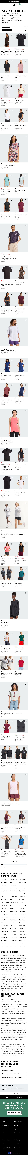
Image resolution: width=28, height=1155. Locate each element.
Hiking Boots (13, 899)
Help (3, 1132)
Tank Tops (21, 902)
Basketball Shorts (4, 885)
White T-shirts (22, 928)
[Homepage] (14, 6)
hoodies (21, 988)
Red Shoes (12, 943)
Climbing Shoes (3, 923)
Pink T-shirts (13, 934)
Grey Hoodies (13, 891)
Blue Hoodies (4, 905)
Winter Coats (4, 925)
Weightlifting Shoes (22, 914)
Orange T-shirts (12, 917)
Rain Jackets (13, 937)
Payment (16, 1129)
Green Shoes (13, 888)
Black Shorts (4, 899)
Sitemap (16, 1125)
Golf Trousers (4, 946)
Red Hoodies (13, 940)
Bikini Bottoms (5, 888)
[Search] (22, 5)
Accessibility (17, 1147)
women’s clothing (5, 988)
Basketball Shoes (4, 882)
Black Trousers (5, 902)
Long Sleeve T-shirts (14, 914)
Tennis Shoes (22, 905)
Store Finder (17, 1132)
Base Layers (4, 879)
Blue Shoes (4, 908)
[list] (14, 26)
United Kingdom (16, 1152)
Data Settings (17, 1140)
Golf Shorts (4, 943)
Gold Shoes (4, 934)
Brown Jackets (5, 917)
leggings (3, 990)
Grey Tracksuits (12, 894)
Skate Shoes (22, 885)
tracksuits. (10, 990)
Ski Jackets (22, 888)
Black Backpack (3, 897)
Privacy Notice (17, 1143)
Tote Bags (21, 908)
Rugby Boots (13, 946)
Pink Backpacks (13, 926)
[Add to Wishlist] (11, 35)
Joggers (12, 905)
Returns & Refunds (18, 1121)
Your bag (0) (19, 1097)
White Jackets (22, 917)
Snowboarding (22, 893)
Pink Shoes (13, 931)
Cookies (4, 1143)
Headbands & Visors (13, 897)
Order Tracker (5, 1125)
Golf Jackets (4, 937)
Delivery (4, 1121)
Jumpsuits (12, 908)
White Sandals (22, 925)
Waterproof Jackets (22, 911)
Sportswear (13, 922)
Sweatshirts (22, 896)
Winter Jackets (22, 934)
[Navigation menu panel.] (2, 5)
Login (7, 1097)
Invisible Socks (14, 902)
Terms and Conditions (7, 1147)
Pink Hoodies (13, 928)
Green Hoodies (13, 885)
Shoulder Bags (22, 882)
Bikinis (3, 893)
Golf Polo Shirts (3, 940)
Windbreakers (22, 931)
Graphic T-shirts (12, 882)
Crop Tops (3, 928)
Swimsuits (21, 899)
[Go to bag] (25, 5)
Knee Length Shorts (22, 879)
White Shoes (22, 920)
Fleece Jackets (5, 931)
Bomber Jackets (3, 911)
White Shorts (22, 922)
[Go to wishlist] (5, 5)
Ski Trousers (22, 891)
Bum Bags (3, 920)
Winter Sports (22, 937)
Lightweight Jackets (13, 911)
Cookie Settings (5, 1140)
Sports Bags (13, 920)
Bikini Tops (4, 891)
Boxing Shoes (4, 914)
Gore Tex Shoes (14, 879)
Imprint (4, 1129)
